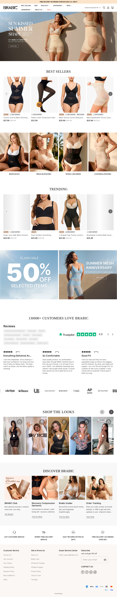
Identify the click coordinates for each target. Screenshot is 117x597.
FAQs (5, 579)
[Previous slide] (7, 94)
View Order (90, 517)
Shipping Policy (8, 567)
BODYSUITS (14, 174)
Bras (68, 5)
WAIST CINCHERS (73, 174)
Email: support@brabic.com (68, 555)
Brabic (60, 593)
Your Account (8, 559)
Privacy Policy (36, 571)
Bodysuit (44, 5)
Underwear (25, 10)
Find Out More (37, 517)
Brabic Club (35, 559)
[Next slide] (110, 94)
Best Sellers (26, 5)
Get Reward (9, 514)
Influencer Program (38, 563)
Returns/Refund (9, 575)
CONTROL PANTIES (102, 174)
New (36, 5)
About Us (38, 10)
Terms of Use (36, 575)
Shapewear (57, 5)
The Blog (34, 579)
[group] (19, 361)
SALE (49, 10)
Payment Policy (8, 571)
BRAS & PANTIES (43, 174)
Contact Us (7, 555)
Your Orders (7, 563)
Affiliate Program (37, 567)
